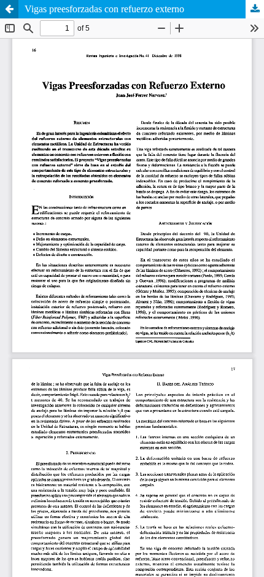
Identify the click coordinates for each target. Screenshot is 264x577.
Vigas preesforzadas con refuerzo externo (104, 9)
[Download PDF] (255, 9)
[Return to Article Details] (9, 9)
